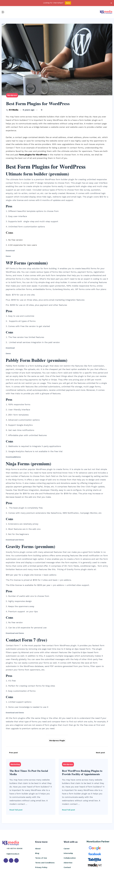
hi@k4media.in (13, 854)
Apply (68, 3)
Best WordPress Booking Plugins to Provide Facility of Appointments (82, 772)
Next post (100, 753)
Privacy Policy (41, 867)
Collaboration (70, 858)
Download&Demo (13, 457)
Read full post (15, 810)
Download (10, 251)
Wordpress (12, 95)
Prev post (13, 753)
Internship (68, 853)
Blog (37, 853)
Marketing (15, 764)
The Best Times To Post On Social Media (28, 772)
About (38, 848)
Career (67, 848)
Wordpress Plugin (57, 740)
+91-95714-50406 (14, 848)
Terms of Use (41, 858)
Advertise (68, 863)
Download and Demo (15, 540)
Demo (8, 256)
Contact (67, 867)
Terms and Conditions (45, 863)
